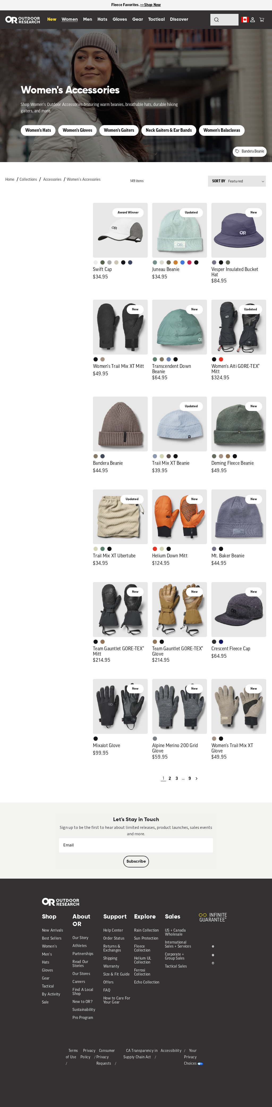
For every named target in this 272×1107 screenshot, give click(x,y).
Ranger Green (169, 262)
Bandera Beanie (253, 152)
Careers (79, 982)
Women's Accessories (83, 180)
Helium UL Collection (142, 961)
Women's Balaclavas (221, 130)
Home (9, 180)
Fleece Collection (142, 949)
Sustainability (84, 1010)
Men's (47, 955)
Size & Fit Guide (116, 975)
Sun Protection (146, 939)
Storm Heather (214, 642)
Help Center (113, 931)
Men (87, 19)
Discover (179, 19)
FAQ (106, 991)
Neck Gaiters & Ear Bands (169, 130)
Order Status (113, 939)
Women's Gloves (77, 130)
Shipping (110, 959)
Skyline (169, 359)
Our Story (80, 938)
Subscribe (136, 861)
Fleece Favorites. (126, 5)
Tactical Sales (176, 967)
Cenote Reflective (130, 262)
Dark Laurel (228, 262)
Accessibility (171, 1051)
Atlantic (102, 456)
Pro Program (83, 1018)
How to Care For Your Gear (116, 1001)
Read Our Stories (80, 964)
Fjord (155, 456)
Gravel (162, 359)
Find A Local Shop (83, 992)
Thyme (155, 262)
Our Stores (81, 974)
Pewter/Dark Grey (109, 262)
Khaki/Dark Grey (116, 262)
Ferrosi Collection (142, 973)
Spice (221, 359)
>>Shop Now (150, 5)
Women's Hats (38, 130)
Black (196, 262)
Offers (108, 983)
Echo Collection (147, 983)
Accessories (52, 180)
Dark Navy (221, 642)
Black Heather (155, 738)
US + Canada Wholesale (175, 933)
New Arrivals (52, 931)
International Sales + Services (178, 945)
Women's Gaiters (119, 130)
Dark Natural (102, 642)
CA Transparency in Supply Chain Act (141, 1054)
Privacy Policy (88, 1054)
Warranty (111, 967)
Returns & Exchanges (112, 949)
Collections (28, 180)
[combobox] (224, 20)
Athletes (80, 946)
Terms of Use (72, 1054)
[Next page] (196, 778)
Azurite (182, 262)
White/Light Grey (96, 262)
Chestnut (169, 456)
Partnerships (83, 954)
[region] (136, 5)
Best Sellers (52, 939)
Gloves (47, 971)
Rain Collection (146, 931)
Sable (102, 359)
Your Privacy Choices (190, 1057)
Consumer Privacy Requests (105, 1057)
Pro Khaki (162, 456)
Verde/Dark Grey (102, 262)
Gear (46, 979)
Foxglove (189, 262)
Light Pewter (162, 262)
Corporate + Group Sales (175, 957)
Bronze (175, 262)
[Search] (202, 20)
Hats (45, 963)
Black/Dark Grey (123, 262)
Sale (45, 1003)
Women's (49, 947)
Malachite (155, 359)
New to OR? (82, 1002)
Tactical (48, 987)
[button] (261, 20)
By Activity (51, 995)
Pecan (228, 456)
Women (70, 19)
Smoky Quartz (214, 262)
